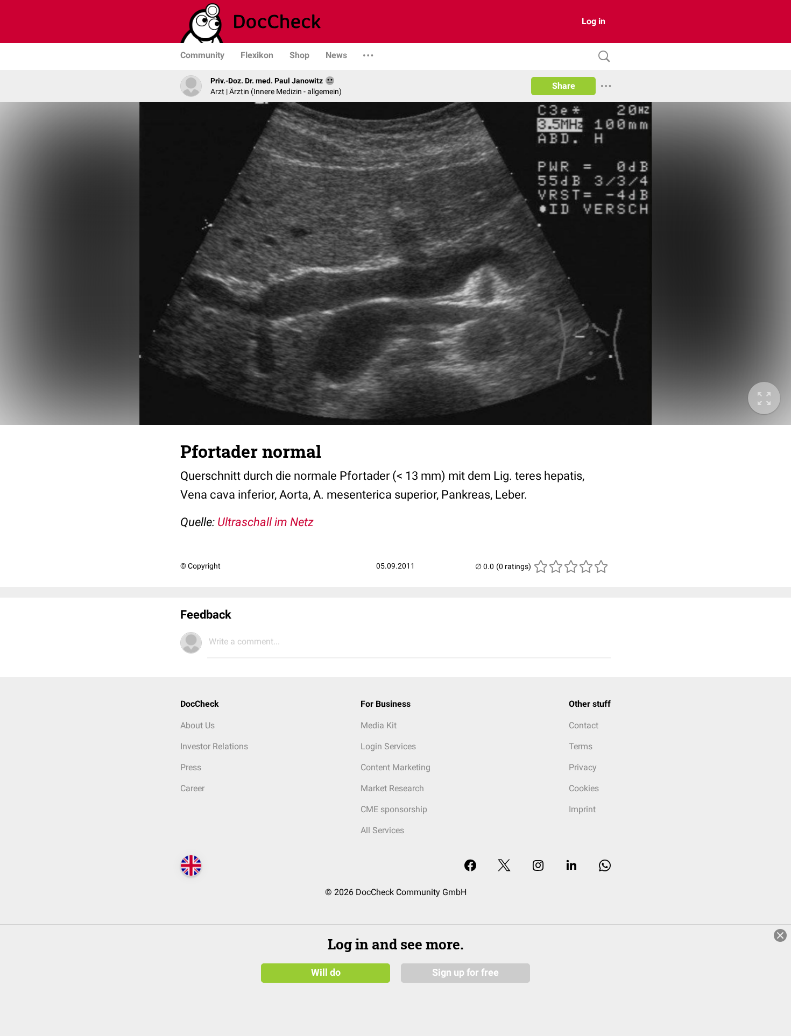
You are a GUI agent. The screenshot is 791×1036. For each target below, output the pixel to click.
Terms (580, 746)
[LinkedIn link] (571, 866)
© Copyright (200, 566)
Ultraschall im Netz (265, 522)
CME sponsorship (394, 809)
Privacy (583, 767)
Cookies (584, 788)
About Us (197, 725)
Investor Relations (214, 746)
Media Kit (379, 725)
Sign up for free (465, 972)
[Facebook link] (470, 866)
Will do (326, 972)
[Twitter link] (504, 866)
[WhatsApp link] (605, 866)
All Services (382, 830)
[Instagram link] (538, 866)
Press (190, 767)
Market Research (392, 788)
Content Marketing (395, 767)
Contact (583, 725)
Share (563, 86)
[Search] (601, 56)
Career (192, 788)
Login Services (388, 746)
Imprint (582, 809)
